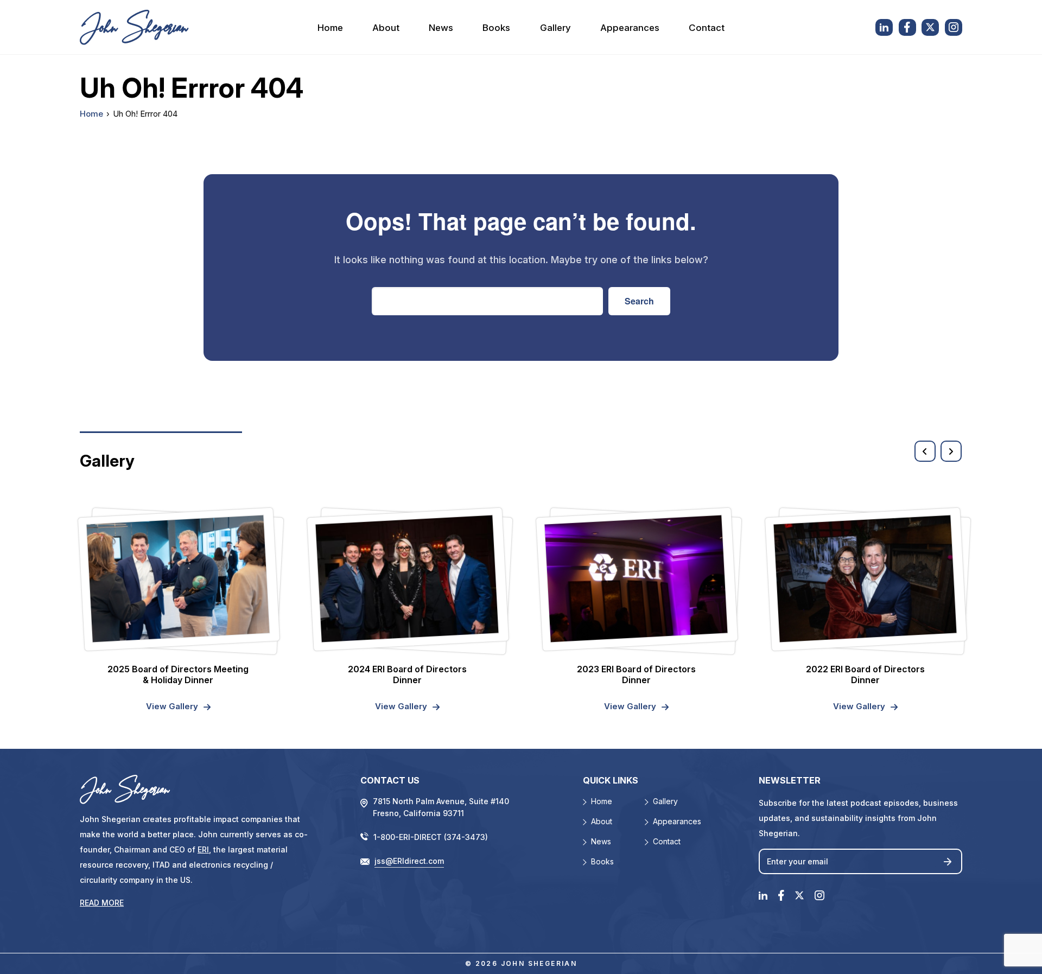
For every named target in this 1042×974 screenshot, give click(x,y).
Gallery (555, 27)
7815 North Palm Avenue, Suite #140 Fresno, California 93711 (441, 807)
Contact (707, 27)
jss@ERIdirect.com (409, 860)
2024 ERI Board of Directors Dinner (407, 674)
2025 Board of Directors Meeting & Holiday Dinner (178, 674)
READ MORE (102, 902)
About (385, 27)
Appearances (629, 27)
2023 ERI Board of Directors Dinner (636, 674)
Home (330, 27)
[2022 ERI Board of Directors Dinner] (865, 578)
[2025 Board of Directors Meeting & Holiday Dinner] (178, 578)
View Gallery (172, 706)
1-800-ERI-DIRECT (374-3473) (430, 837)
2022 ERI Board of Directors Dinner (865, 674)
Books (496, 27)
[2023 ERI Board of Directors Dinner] (636, 578)
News (441, 27)
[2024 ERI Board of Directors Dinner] (407, 578)
